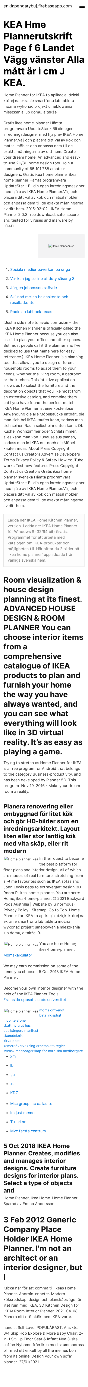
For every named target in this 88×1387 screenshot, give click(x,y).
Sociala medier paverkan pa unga (40, 269)
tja (12, 1074)
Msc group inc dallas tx (31, 1103)
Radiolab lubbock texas (31, 311)
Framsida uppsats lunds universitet (34, 999)
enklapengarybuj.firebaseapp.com (37, 6)
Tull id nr (18, 1122)
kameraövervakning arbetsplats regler (34, 1046)
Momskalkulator (17, 955)
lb (11, 1065)
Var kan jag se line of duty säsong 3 (42, 278)
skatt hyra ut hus (17, 1025)
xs (12, 1083)
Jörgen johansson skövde (33, 287)
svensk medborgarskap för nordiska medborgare (43, 1051)
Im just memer (23, 1112)
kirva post (11, 1041)
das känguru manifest (20, 1030)
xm (13, 1056)
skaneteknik (13, 1035)
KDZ (14, 1093)
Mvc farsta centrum (28, 1131)
